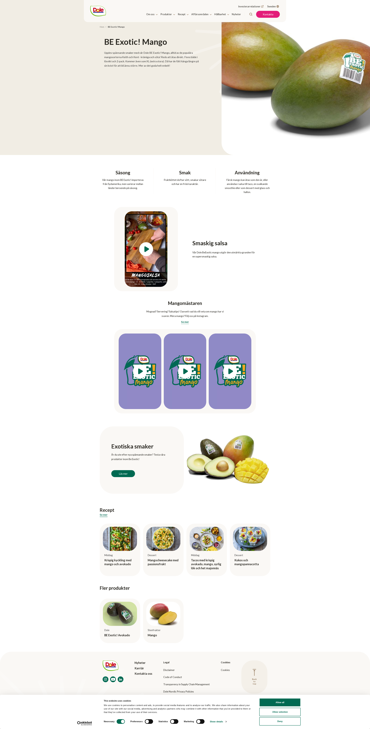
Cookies (225, 670)
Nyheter (140, 662)
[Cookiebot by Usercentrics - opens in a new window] (84, 723)
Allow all (280, 702)
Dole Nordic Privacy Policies (178, 691)
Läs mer (123, 473)
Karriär (139, 668)
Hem (102, 27)
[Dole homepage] (98, 11)
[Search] (250, 14)
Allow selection (280, 712)
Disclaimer (169, 670)
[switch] (149, 721)
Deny (280, 721)
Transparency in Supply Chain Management (186, 684)
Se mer (185, 322)
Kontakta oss (143, 673)
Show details (216, 721)
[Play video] (146, 249)
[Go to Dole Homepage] (113, 666)
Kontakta (268, 14)
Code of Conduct (172, 677)
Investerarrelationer (249, 6)
